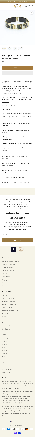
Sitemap (4, 286)
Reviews (4, 273)
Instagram (5, 338)
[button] (17, 73)
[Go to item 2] (9, 49)
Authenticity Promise (8, 264)
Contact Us (5, 283)
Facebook (5, 344)
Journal (4, 317)
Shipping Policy (6, 280)
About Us (4, 295)
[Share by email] (14, 105)
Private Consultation (8, 270)
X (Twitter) (5, 341)
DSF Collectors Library (9, 304)
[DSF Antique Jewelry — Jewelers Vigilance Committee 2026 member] (21, 249)
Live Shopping (6, 329)
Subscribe (17, 240)
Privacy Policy (6, 366)
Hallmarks (5, 313)
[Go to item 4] (20, 48)
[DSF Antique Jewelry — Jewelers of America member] (13, 249)
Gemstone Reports (7, 267)
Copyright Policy (7, 372)
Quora (4, 356)
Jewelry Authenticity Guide (10, 310)
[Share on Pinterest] (11, 105)
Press (3, 320)
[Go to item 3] (15, 49)
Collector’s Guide (7, 307)
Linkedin (4, 347)
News (3, 323)
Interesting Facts (7, 326)
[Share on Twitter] (9, 105)
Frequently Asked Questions (10, 261)
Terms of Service (7, 369)
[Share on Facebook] (6, 105)
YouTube (4, 350)
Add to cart (17, 67)
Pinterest (4, 353)
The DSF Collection (8, 298)
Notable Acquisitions (8, 301)
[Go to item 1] (4, 49)
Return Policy (6, 276)
